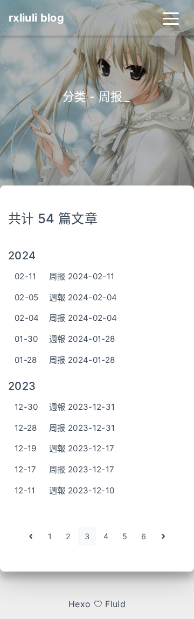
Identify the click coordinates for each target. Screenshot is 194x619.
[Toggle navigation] (170, 17)
